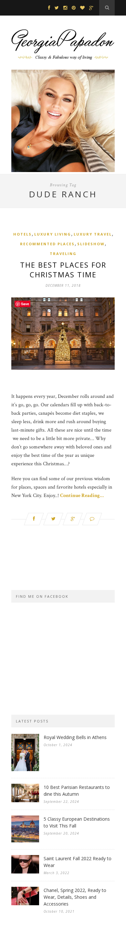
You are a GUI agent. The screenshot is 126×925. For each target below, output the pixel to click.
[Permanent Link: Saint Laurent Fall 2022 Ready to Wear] (25, 872)
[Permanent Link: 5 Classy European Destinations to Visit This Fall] (25, 841)
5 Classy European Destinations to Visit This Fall (77, 822)
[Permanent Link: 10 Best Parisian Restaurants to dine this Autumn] (25, 800)
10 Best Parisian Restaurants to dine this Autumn (77, 790)
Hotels (22, 234)
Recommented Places (47, 243)
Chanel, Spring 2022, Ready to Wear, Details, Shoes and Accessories (75, 897)
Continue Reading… (82, 495)
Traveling (63, 253)
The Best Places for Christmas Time (63, 269)
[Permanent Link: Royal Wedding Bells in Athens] (25, 769)
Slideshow (91, 243)
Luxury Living (52, 234)
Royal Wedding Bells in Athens (75, 737)
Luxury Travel (93, 234)
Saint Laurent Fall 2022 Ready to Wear (77, 861)
